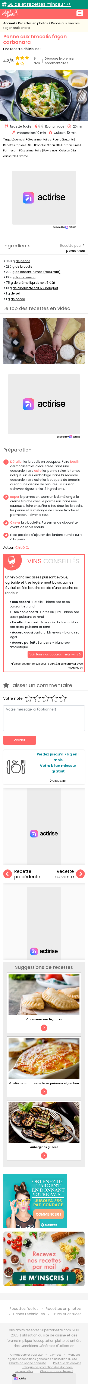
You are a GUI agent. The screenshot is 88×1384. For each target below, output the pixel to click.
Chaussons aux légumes (44, 1019)
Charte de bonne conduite (27, 1363)
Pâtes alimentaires (38, 139)
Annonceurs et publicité (26, 1354)
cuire (38, 471)
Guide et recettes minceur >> (39, 4)
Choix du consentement (56, 1371)
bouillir (75, 461)
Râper (14, 497)
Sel (30, 145)
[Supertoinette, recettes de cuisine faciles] (9, 13)
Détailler (16, 461)
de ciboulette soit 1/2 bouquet (35, 288)
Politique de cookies (67, 1363)
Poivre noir (50, 150)
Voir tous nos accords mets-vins (54, 654)
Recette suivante (64, 874)
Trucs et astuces (67, 1314)
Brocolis (39, 145)
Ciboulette (54, 145)
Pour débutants (63, 139)
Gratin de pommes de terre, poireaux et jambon (44, 1083)
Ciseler (15, 522)
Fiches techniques (29, 1314)
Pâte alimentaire (30, 150)
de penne (23, 261)
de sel (15, 293)
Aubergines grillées (44, 1147)
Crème (23, 156)
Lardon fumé (71, 145)
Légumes (18, 139)
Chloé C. (22, 547)
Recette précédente (27, 874)
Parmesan (10, 150)
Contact (55, 1354)
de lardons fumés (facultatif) (38, 272)
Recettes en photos (33, 23)
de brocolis (23, 266)
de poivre (18, 299)
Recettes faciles (23, 1308)
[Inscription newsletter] (44, 1258)
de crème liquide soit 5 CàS (35, 282)
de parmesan (25, 277)
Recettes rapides (14, 145)
